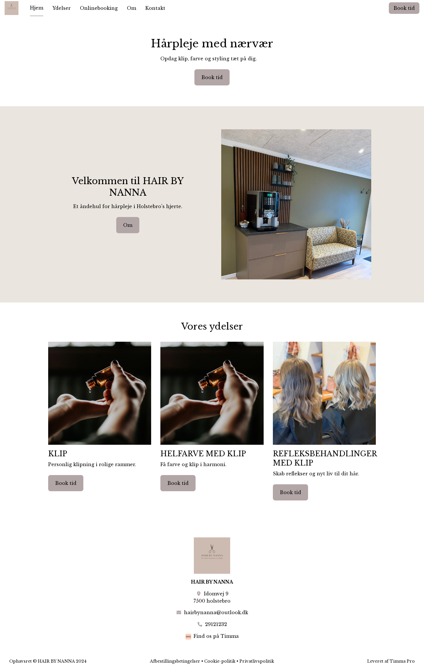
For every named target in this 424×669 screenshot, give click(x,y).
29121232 (216, 624)
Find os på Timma (216, 636)
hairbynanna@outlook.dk (216, 612)
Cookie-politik (219, 661)
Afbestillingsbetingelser (175, 661)
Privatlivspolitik (256, 661)
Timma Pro (402, 661)
